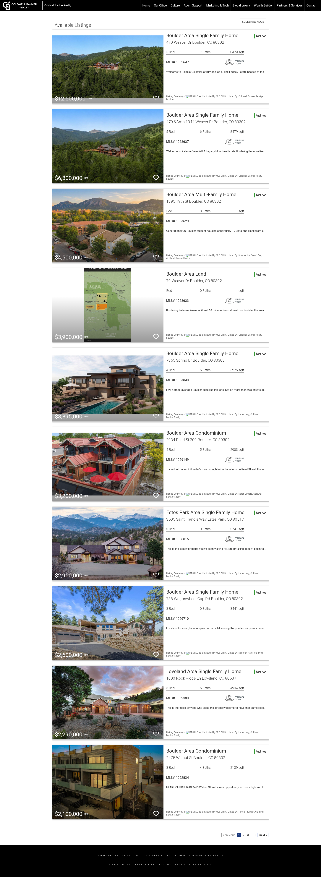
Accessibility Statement (168, 856)
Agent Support (193, 5)
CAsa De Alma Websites (193, 864)
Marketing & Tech (217, 5)
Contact (311, 5)
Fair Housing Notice (207, 856)
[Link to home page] (21, 5)
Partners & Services (290, 5)
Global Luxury (241, 5)
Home (146, 5)
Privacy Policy (133, 856)
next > (263, 835)
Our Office (160, 5)
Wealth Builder (263, 5)
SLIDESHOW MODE (253, 21)
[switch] (156, 98)
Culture (175, 5)
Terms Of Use (108, 856)
